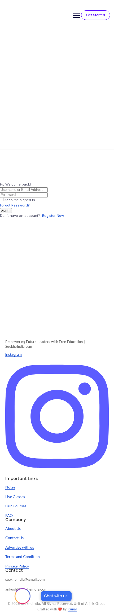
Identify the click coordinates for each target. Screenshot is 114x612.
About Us (13, 528)
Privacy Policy (17, 566)
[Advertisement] (57, 90)
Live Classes (15, 496)
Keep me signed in (20, 200)
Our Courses (15, 506)
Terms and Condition (22, 556)
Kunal (72, 609)
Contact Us (14, 537)
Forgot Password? (15, 205)
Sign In (6, 210)
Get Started (95, 15)
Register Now (53, 215)
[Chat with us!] (22, 596)
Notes (10, 487)
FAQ (9, 515)
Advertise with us (19, 547)
